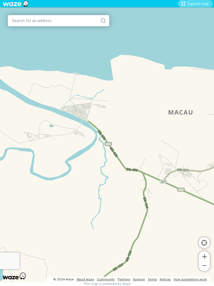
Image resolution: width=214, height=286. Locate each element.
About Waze (85, 279)
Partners (124, 279)
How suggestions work (190, 279)
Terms (152, 279)
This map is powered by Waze (107, 284)
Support (139, 279)
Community (106, 279)
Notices (165, 279)
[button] (204, 256)
